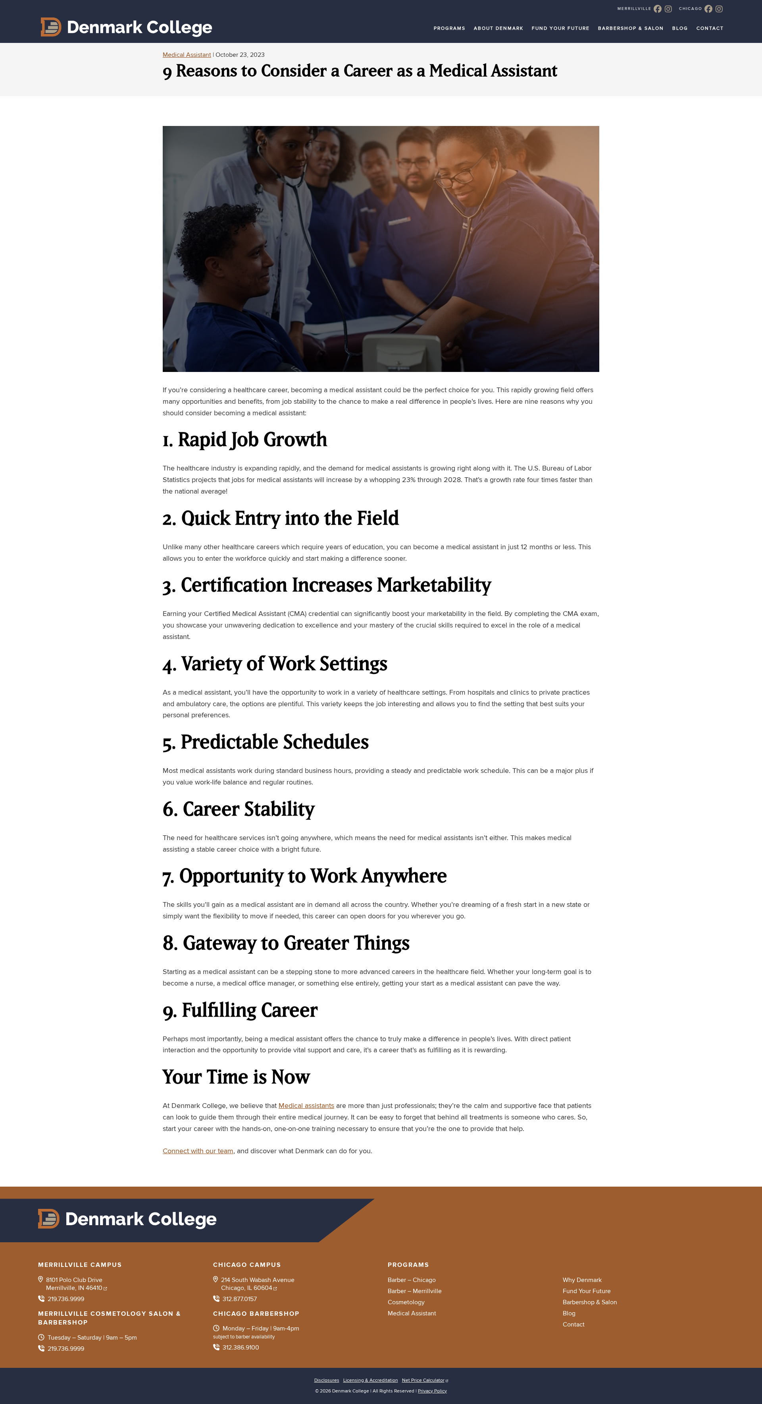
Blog (680, 28)
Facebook (657, 9)
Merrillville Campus (80, 1265)
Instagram (668, 9)
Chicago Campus (247, 1265)
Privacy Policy (432, 1391)
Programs (450, 28)
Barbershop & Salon (631, 28)
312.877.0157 (240, 1299)
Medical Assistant (187, 55)
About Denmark (498, 28)
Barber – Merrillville (415, 1291)
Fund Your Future (561, 28)
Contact (710, 28)
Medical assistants (306, 1106)
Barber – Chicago (412, 1280)
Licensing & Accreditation (370, 1380)
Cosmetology (406, 1302)
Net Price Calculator (423, 1380)
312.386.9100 (241, 1348)
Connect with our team (198, 1151)
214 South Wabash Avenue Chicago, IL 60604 (257, 1284)
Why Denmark (582, 1280)
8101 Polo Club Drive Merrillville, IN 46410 (74, 1284)
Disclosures (326, 1380)
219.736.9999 (66, 1299)
